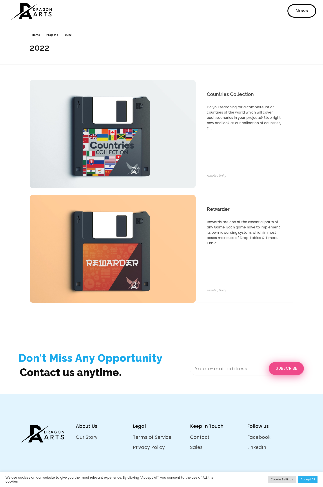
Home (36, 35)
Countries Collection (230, 94)
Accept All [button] (308, 479)
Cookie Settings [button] (282, 479)
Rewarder (218, 209)
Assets (211, 175)
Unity (222, 175)
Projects (52, 35)
